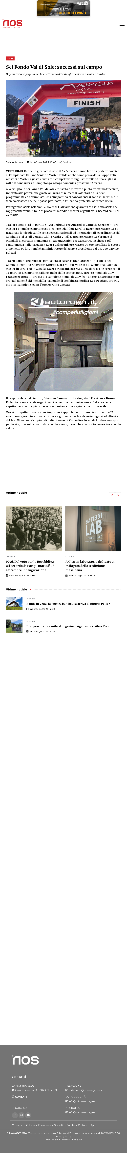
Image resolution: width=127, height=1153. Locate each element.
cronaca (10, 556)
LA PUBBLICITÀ (75, 1096)
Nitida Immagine (73, 1139)
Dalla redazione (15, 162)
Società (59, 1125)
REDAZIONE (73, 1085)
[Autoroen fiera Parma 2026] (63, 341)
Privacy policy (63, 1136)
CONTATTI (21, 1096)
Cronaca (17, 1125)
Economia (44, 1125)
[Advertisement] (63, 461)
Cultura (82, 1125)
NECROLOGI (73, 1107)
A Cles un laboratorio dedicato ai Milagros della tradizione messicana (90, 566)
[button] (112, 495)
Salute (71, 1125)
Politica (30, 1125)
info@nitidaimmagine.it (83, 1101)
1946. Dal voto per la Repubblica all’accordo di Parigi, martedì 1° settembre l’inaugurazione (30, 566)
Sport (93, 1125)
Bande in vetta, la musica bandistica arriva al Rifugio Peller (68, 603)
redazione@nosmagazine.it (86, 1090)
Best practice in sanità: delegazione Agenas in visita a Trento (69, 626)
